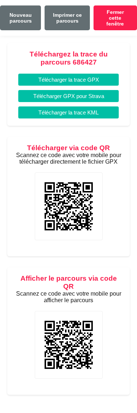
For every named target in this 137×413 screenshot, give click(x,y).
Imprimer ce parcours (67, 18)
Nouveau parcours (20, 18)
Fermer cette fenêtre (115, 18)
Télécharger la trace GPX (68, 80)
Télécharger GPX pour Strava (68, 96)
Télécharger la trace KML (68, 112)
